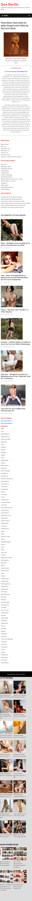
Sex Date (3, 607)
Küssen (3, 544)
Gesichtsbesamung (6, 507)
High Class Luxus (6, 515)
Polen (2, 573)
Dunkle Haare (5, 465)
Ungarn (3, 652)
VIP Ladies (4, 660)
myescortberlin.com (22, 71)
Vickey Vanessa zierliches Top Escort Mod (6, 815)
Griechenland (5, 510)
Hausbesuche (5, 513)
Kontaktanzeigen (6, 542)
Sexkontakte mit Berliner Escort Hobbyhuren (18, 886)
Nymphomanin (5, 568)
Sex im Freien (5, 610)
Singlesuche (4, 623)
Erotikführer (4, 473)
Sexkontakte (4, 618)
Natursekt (4, 563)
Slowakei (3, 628)
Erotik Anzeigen (5, 471)
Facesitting (4, 486)
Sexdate (3, 615)
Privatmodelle (5, 578)
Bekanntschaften (6, 439)
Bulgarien (3, 452)
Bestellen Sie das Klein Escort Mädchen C (19, 716)
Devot (2, 457)
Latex (2, 547)
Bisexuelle (4, 442)
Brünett (3, 449)
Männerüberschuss (6, 557)
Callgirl (3, 455)
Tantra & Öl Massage (7, 639)
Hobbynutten (4, 523)
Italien (2, 534)
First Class (4, 494)
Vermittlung (4, 657)
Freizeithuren (5, 499)
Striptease (4, 634)
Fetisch (3, 492)
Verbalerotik (4, 655)
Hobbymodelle (5, 521)
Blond (2, 444)
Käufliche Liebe (5, 536)
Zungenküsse (5, 662)
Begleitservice (5, 436)
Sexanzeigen (4, 613)
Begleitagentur (5, 434)
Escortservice (5, 484)
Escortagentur (5, 481)
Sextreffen (4, 620)
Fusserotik (4, 505)
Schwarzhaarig (5, 602)
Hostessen (4, 526)
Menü (5, 15)
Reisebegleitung (5, 584)
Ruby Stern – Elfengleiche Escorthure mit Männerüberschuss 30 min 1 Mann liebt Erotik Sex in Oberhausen (15, 376)
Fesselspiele (4, 489)
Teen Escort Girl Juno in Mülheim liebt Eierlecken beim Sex (13, 410)
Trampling (4, 641)
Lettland (3, 555)
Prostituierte (4, 581)
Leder (2, 549)
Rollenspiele (4, 589)
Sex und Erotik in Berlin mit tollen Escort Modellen (5, 863)
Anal (2, 431)
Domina (3, 463)
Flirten (3, 497)
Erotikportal (4, 476)
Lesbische (4, 552)
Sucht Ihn (3, 636)
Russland (3, 599)
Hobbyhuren (4, 518)
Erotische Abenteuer (7, 478)
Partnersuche (5, 570)
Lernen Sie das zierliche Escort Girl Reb (19, 775)
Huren (3, 531)
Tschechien (4, 647)
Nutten (3, 565)
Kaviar (3, 539)
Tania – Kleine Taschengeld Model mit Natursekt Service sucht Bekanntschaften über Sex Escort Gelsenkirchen (14, 278)
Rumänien (4, 597)
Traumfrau (4, 644)
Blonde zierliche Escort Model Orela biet (5, 716)
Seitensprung (5, 605)
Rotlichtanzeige (5, 594)
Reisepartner (5, 586)
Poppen (3, 576)
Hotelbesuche (5, 528)
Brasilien (3, 447)
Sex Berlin (9, 4)
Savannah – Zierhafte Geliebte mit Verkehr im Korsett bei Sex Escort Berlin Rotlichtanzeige (16, 343)
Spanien (3, 631)
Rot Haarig (4, 591)
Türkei (3, 649)
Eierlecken (4, 468)
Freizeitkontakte (5, 502)
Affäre (2, 428)
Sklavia (3, 626)
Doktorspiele (4, 460)
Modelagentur (5, 560)
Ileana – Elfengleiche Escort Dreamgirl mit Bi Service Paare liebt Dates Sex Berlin (15, 244)
